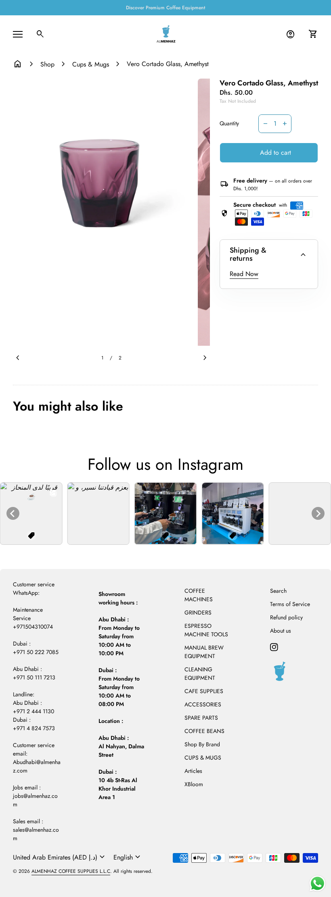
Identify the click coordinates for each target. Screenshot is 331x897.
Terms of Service (290, 604)
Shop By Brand (202, 744)
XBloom (193, 784)
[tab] (162, 538)
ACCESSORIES (202, 704)
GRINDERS (198, 612)
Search (278, 591)
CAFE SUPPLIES (203, 691)
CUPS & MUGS (202, 758)
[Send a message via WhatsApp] (317, 883)
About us (280, 631)
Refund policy (286, 617)
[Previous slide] (12, 513)
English (127, 857)
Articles (193, 771)
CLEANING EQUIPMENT (199, 673)
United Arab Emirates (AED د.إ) (60, 857)
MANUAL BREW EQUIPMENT (204, 652)
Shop (47, 64)
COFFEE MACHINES (198, 595)
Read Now (244, 273)
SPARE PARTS (201, 718)
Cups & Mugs (90, 64)
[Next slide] (318, 513)
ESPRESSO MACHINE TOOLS (206, 630)
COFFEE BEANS (204, 731)
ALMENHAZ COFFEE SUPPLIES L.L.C (70, 871)
